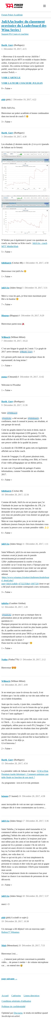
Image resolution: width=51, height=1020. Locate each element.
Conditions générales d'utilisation (16, 1001)
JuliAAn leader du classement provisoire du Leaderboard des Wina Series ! (23, 25)
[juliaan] (25, 171)
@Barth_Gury (26, 352)
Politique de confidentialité (13, 1006)
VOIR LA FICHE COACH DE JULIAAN (22, 83)
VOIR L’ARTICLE (11, 77)
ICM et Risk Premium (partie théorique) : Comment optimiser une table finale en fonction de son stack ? (24, 774)
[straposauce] (25, 215)
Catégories (16, 995)
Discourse (18, 1013)
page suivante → (9, 979)
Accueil (5, 995)
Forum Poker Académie (12, 15)
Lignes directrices (31, 995)
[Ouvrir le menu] (44, 6)
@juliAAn (6, 418)
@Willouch (12, 413)
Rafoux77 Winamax (10, 932)
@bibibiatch (33, 418)
